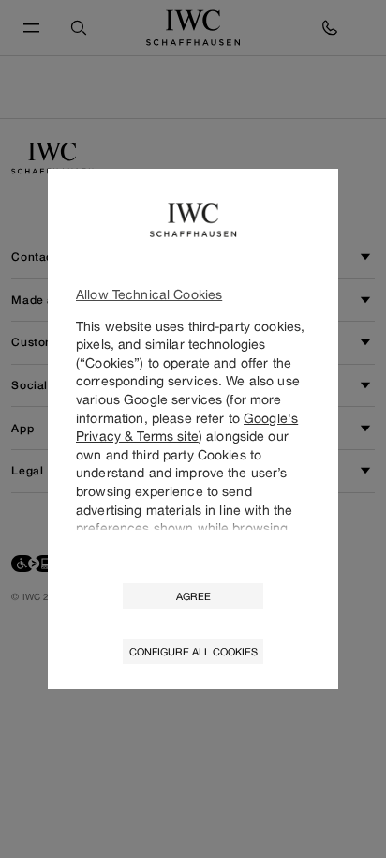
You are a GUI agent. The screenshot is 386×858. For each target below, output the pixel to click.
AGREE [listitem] (193, 596)
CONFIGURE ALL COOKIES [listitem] (193, 651)
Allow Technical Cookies (149, 294)
